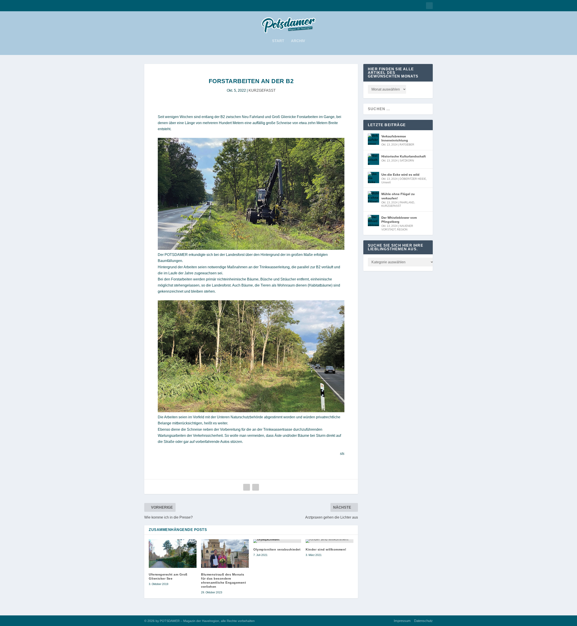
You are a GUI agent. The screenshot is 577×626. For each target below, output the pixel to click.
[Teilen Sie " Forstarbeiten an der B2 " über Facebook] (246, 487)
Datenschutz (423, 621)
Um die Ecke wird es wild (400, 174)
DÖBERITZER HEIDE (413, 178)
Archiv (298, 41)
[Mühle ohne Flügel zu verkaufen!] (373, 197)
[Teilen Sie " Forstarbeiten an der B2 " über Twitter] (255, 487)
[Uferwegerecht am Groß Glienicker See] (173, 553)
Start (278, 41)
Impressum (402, 621)
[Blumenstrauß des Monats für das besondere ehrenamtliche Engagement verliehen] (225, 553)
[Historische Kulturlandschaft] (373, 159)
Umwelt (386, 182)
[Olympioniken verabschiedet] (277, 541)
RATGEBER (407, 144)
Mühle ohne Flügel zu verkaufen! (398, 196)
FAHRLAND (407, 202)
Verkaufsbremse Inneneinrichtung (394, 138)
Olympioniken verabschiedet (276, 549)
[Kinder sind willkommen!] (329, 541)
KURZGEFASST (262, 90)
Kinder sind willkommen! (326, 549)
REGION (402, 229)
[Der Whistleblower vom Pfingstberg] (373, 220)
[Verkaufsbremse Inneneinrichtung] (373, 139)
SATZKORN (407, 160)
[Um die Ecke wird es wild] (373, 177)
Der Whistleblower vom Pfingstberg (399, 219)
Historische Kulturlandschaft (403, 156)
